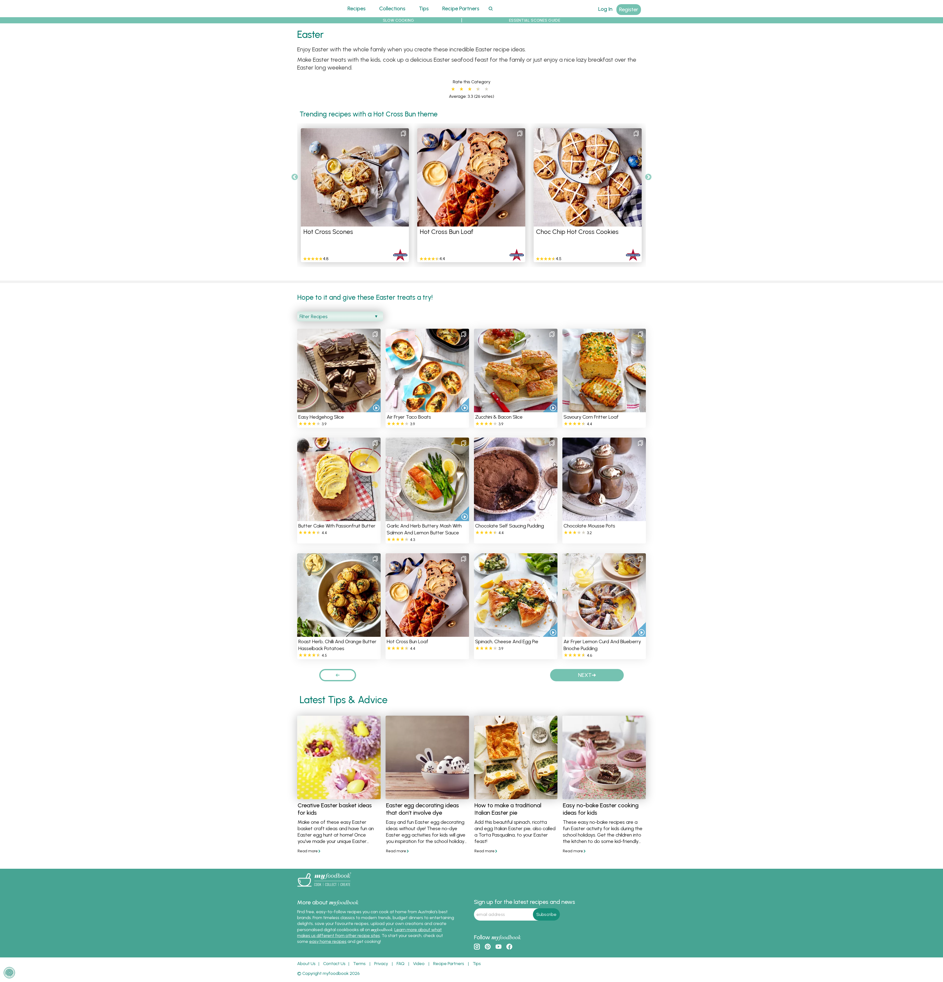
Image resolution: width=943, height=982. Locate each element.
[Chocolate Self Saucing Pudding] (515, 518)
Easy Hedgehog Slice (321, 417)
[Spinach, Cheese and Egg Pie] (515, 634)
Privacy (381, 963)
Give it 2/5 (461, 89)
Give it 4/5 (476, 89)
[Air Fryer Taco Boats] (427, 409)
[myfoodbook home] (315, 14)
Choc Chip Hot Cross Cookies (577, 232)
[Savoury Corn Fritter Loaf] (604, 409)
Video (419, 963)
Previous (294, 177)
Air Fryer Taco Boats (409, 417)
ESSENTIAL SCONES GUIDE (534, 20)
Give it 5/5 (486, 89)
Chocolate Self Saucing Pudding (509, 526)
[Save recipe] (403, 134)
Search (490, 8)
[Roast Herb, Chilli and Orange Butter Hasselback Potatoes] (339, 634)
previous (337, 675)
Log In (605, 9)
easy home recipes (328, 941)
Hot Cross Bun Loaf (446, 232)
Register (628, 9)
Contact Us (334, 963)
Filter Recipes (314, 316)
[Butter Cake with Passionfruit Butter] (339, 518)
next (585, 675)
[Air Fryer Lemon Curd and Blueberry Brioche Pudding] (604, 634)
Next (648, 177)
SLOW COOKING (398, 20)
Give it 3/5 (470, 89)
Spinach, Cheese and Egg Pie (506, 641)
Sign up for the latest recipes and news (524, 901)
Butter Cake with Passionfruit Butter (336, 526)
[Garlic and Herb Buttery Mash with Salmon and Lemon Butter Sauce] (427, 518)
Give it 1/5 (453, 89)
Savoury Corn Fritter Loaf (591, 417)
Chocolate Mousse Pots (589, 526)
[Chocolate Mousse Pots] (604, 518)
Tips (424, 8)
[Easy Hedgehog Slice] (339, 409)
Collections (392, 8)
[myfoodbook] (324, 887)
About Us (306, 963)
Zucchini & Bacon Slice (499, 417)
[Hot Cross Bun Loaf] (427, 634)
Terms (359, 963)
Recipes (356, 8)
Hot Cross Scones (328, 232)
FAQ (400, 963)
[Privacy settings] (9, 972)
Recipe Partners (460, 8)
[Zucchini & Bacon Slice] (515, 409)
